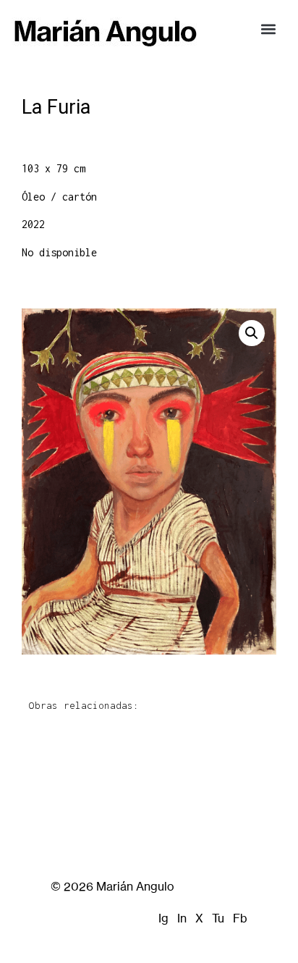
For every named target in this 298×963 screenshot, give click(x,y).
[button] (268, 29)
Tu (218, 918)
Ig (163, 918)
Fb (240, 918)
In (182, 918)
